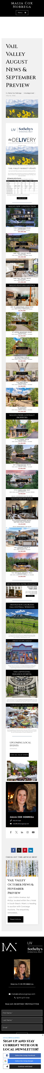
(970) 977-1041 (23, 998)
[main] (22, 477)
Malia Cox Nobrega (22, 5)
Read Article (15, 919)
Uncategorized (29, 93)
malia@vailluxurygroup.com (23, 994)
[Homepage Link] (9, 947)
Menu (20, 13)
